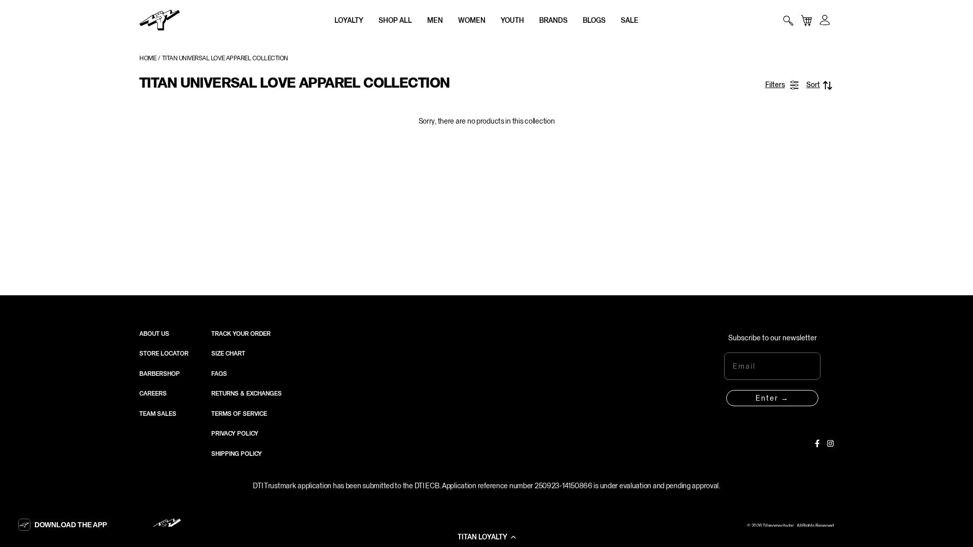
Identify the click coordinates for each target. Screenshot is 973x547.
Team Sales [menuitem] (157, 414)
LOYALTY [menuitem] (348, 20)
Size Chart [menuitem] (228, 353)
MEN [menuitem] (435, 20)
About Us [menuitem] (154, 334)
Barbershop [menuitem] (159, 374)
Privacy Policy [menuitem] (234, 433)
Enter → (772, 398)
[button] (486, 537)
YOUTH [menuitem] (512, 20)
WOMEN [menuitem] (471, 20)
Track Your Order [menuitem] (241, 334)
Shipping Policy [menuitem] (236, 454)
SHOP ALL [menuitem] (395, 20)
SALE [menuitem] (630, 20)
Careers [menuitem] (153, 393)
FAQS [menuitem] (219, 374)
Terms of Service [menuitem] (239, 414)
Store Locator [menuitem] (164, 353)
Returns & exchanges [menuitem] (246, 393)
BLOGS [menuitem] (594, 20)
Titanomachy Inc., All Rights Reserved (798, 526)
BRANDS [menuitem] (553, 20)
